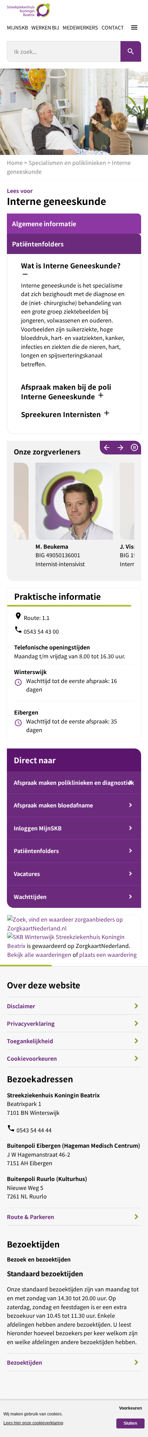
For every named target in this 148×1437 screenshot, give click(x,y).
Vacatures (27, 873)
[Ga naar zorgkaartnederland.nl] (74, 928)
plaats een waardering (108, 954)
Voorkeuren (130, 1408)
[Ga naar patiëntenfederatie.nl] (31, 937)
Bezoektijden (24, 1362)
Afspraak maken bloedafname (53, 805)
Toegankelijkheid (30, 1041)
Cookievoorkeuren (32, 1058)
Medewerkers (80, 27)
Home (15, 162)
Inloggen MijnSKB (38, 828)
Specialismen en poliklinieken (67, 162)
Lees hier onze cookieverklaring (33, 1423)
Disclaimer (21, 1006)
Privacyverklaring (31, 1023)
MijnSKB (17, 27)
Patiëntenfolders (38, 243)
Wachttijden (30, 896)
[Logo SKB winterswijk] (28, 10)
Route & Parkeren (30, 1217)
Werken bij (45, 27)
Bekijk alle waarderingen (39, 954)
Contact (113, 27)
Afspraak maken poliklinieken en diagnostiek (74, 782)
